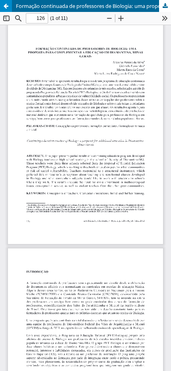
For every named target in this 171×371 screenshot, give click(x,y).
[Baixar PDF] (165, 6)
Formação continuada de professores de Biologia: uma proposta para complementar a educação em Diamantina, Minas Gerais (93, 6)
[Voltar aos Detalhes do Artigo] (6, 6)
